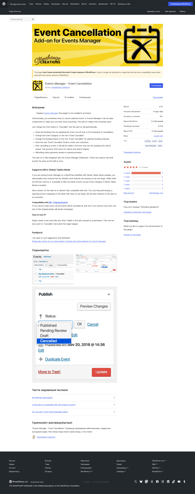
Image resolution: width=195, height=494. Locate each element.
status (160, 146)
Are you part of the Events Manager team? (50, 412)
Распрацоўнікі (86, 468)
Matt (155, 464)
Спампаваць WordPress (180, 4)
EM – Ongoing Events (58, 202)
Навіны (11, 464)
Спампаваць (156, 85)
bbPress (156, 468)
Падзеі (119, 464)
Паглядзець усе (156, 193)
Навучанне (85, 461)
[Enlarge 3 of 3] (114, 289)
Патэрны (48, 471)
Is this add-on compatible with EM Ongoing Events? (54, 405)
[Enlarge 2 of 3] (114, 257)
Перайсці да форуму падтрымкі (137, 212)
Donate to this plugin (132, 235)
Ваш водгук (129, 193)
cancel (154, 141)
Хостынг (12, 468)
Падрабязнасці (40, 97)
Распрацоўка (85, 97)
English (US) (158, 136)
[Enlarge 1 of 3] (71, 257)
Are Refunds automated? (42, 398)
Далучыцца (121, 461)
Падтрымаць (122, 468)
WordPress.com (159, 461)
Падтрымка (158, 97)
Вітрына (48, 461)
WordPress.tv (87, 471)
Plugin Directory (15, 11)
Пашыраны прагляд (132, 152)
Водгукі (56, 97)
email (160, 141)
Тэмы (47, 464)
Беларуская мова (37, 482)
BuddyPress (157, 471)
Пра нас (12, 461)
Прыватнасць (14, 471)
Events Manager (51, 113)
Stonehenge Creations (60, 87)
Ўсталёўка (69, 97)
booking (147, 141)
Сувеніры (121, 471)
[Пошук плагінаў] (33, 19)
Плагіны (48, 468)
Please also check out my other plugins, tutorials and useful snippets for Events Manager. (69, 241)
